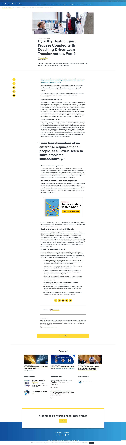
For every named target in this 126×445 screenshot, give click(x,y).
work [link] (73, 260)
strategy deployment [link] (56, 232)
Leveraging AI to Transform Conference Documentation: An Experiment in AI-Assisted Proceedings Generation (88, 368)
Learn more (55, 387)
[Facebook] (68, 435)
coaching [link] (58, 87)
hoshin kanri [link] (80, 124)
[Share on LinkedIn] (13, 87)
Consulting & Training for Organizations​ (68, 4)
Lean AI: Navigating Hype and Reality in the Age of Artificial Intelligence (36, 367)
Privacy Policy (58, 432)
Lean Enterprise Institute (62, 440)
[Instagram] (65, 435)
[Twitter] (59, 435)
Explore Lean (39, 4)
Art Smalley (30, 370)
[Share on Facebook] (13, 79)
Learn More (86, 442)
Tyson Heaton (58, 368)
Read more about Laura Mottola (49, 327)
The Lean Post (46, 4)
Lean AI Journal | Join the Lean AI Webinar (62, 366)
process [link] (56, 85)
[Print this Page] (13, 91)
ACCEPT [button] (92, 442)
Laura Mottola (44, 58)
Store (85, 4)
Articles (10, 7)
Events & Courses (54, 4)
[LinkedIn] (56, 435)
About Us (90, 4)
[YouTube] (62, 435)
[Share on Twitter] (13, 83)
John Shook (64, 368)
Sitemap (66, 432)
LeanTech (81, 4)
